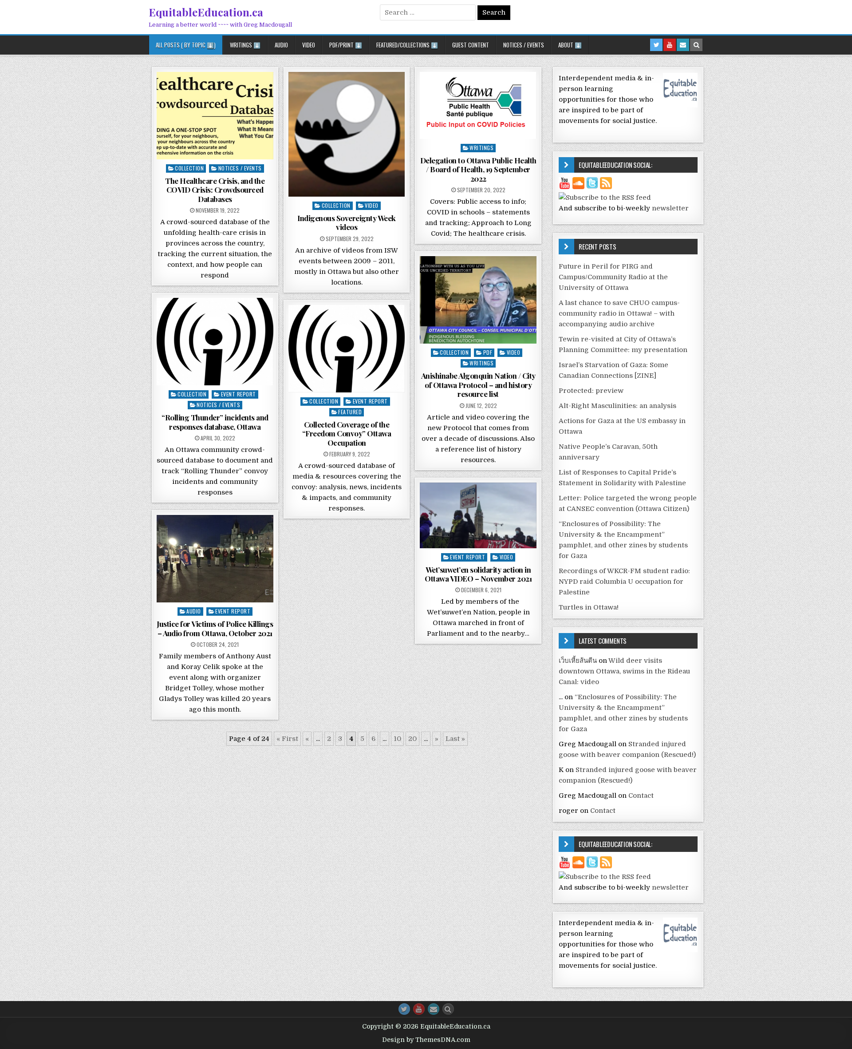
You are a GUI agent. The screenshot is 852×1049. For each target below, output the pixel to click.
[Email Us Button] (433, 1009)
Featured (350, 412)
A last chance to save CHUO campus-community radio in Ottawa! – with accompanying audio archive (619, 313)
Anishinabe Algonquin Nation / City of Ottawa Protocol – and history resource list (478, 385)
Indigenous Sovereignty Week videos (346, 222)
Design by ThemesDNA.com (426, 1039)
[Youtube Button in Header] (669, 45)
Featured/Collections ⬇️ (407, 44)
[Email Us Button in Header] (683, 45)
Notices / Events (523, 44)
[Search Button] (448, 1009)
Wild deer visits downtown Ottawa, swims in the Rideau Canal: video (624, 671)
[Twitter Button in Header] (656, 45)
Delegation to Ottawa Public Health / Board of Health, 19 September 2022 (478, 169)
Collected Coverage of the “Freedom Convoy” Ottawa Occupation (346, 433)
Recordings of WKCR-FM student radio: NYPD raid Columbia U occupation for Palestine (624, 581)
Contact (641, 796)
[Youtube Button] (419, 1009)
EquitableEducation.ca (206, 12)
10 (397, 739)
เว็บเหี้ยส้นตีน (578, 661)
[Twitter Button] (404, 1009)
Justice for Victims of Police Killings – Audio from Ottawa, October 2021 (215, 628)
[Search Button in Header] (696, 45)
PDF (488, 352)
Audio (281, 44)
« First (287, 739)
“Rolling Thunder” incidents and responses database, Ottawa (215, 421)
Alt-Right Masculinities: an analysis (617, 406)
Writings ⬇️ (245, 44)
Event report (238, 394)
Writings (481, 147)
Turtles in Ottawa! (589, 607)
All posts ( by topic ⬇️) (186, 44)
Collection (189, 168)
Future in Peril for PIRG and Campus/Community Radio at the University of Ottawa (613, 277)
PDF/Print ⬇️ (345, 44)
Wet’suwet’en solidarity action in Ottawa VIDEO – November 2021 (478, 574)
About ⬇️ (570, 44)
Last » (455, 739)
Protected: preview (591, 391)
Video (308, 44)
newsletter (670, 208)
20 (412, 739)
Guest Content (470, 44)
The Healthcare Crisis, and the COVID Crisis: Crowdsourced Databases (214, 190)
